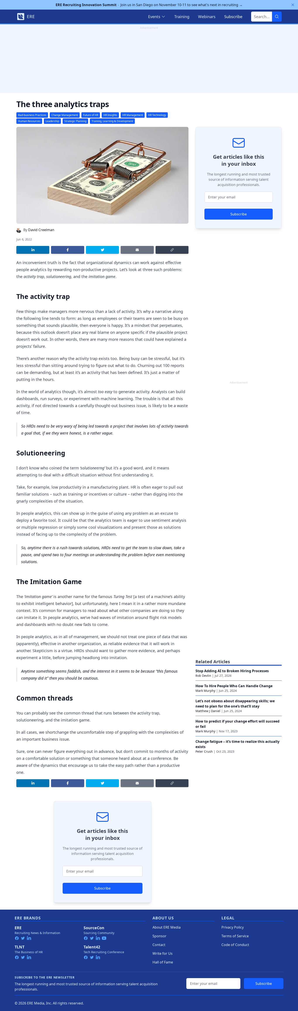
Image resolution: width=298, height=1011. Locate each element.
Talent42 (92, 947)
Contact (158, 944)
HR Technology (157, 115)
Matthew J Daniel (207, 711)
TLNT (19, 947)
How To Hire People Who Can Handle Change (233, 686)
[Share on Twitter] (102, 250)
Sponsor (159, 936)
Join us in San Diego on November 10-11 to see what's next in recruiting (149, 4)
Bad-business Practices (32, 115)
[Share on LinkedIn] (32, 250)
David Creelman (41, 229)
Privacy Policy (232, 927)
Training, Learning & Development (112, 121)
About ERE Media (166, 927)
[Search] (277, 17)
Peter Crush (204, 751)
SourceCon (94, 927)
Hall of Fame (162, 962)
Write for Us (162, 953)
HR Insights (110, 115)
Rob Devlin (203, 675)
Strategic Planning (75, 121)
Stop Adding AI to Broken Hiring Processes (232, 670)
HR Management (132, 115)
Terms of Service (235, 936)
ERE (18, 927)
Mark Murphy (205, 691)
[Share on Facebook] (67, 250)
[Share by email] (137, 250)
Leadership (52, 121)
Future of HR (90, 115)
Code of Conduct (235, 944)
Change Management (64, 115)
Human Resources (29, 121)
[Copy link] (172, 250)
